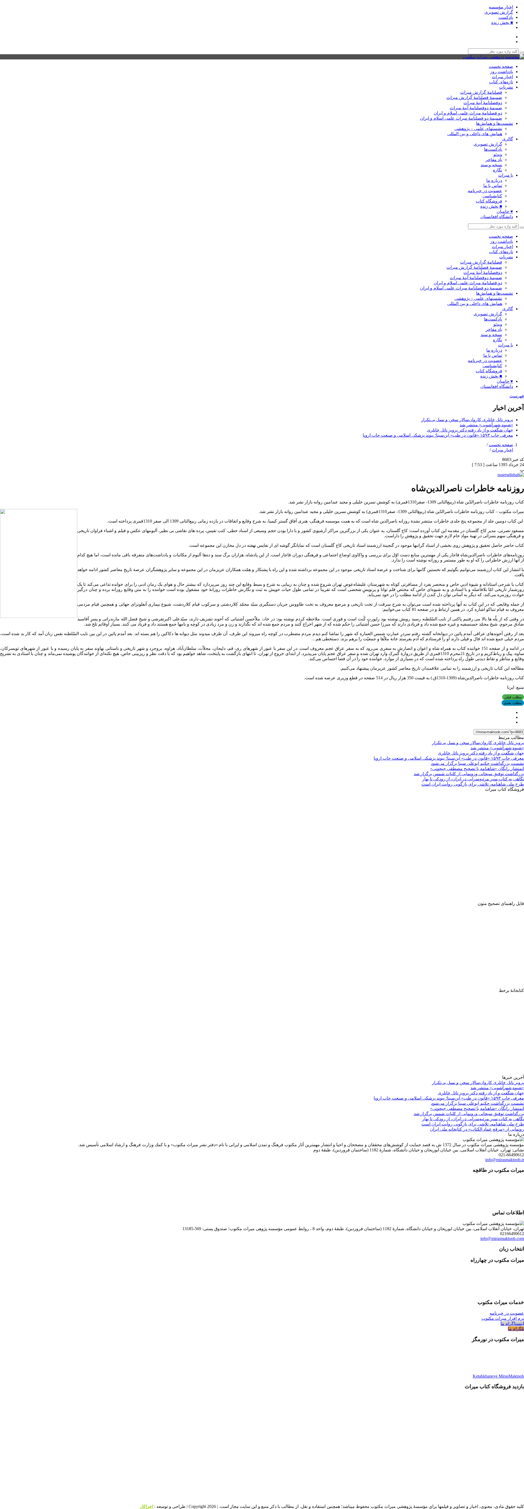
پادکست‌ (505, 17)
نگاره (497, 170)
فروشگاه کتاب (489, 201)
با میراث (505, 175)
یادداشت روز (501, 71)
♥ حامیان (505, 211)
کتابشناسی (492, 196)
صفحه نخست (501, 66)
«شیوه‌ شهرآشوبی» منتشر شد (486, 424)
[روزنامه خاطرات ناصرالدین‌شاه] (511, 474)
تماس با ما (492, 185)
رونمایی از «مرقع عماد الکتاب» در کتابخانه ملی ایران (477, 1129)
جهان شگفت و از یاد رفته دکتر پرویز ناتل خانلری (470, 430)
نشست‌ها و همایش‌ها (494, 123)
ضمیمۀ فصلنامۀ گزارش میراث (474, 97)
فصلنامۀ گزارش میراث (481, 92)
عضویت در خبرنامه (485, 190)
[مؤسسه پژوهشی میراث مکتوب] (493, 57)
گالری (507, 139)
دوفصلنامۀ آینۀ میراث (482, 102)
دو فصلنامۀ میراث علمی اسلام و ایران (468, 113)
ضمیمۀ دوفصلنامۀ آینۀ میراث (476, 107)
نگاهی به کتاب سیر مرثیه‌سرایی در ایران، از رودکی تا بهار (473, 779)
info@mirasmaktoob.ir (504, 1159)
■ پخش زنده (502, 22)
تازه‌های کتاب (501, 82)
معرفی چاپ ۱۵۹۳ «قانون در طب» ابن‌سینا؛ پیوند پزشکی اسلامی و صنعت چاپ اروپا (438, 435)
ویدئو (497, 154)
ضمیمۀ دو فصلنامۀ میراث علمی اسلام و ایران (461, 118)
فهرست (517, 396)
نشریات (506, 87)
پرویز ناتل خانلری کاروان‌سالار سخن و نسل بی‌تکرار (467, 419)
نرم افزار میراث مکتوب (502, 1318)
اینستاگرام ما (512, 1323)
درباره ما (494, 180)
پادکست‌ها (493, 149)
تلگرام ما (516, 1328)
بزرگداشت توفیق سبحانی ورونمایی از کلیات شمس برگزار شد (469, 773)
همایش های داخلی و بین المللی (474, 133)
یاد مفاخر (494, 159)
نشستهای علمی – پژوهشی (478, 128)
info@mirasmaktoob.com (502, 1238)
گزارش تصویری (498, 12)
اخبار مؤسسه (501, 7)
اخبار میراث (502, 76)
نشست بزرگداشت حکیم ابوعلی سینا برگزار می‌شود (477, 763)
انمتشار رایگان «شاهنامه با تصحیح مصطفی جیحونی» (477, 768)
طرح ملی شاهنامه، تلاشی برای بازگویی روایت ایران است (472, 784)
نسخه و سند (491, 164)
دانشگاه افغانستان (496, 216)
